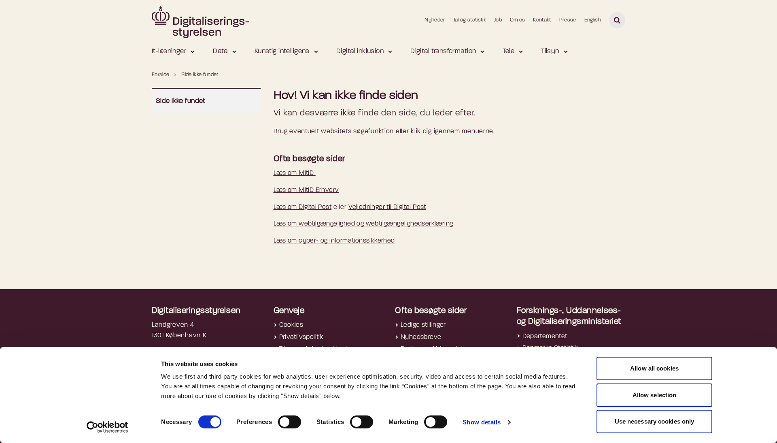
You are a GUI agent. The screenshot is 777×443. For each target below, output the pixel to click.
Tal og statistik (469, 20)
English (592, 20)
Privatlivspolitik (301, 337)
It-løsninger (169, 51)
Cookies (291, 325)
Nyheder (435, 20)
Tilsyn (550, 51)
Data (220, 51)
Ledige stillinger (423, 325)
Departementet (544, 336)
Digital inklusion (360, 51)
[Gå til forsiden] (200, 20)
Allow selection (655, 395)
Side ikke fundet (181, 101)
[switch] (289, 421)
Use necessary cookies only (654, 421)
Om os (517, 20)
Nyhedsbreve (421, 337)
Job (498, 20)
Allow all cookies (654, 368)
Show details (482, 422)
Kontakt (542, 20)
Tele (508, 51)
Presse (567, 20)
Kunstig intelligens (282, 51)
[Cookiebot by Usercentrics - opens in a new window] (107, 427)
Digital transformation (443, 51)
